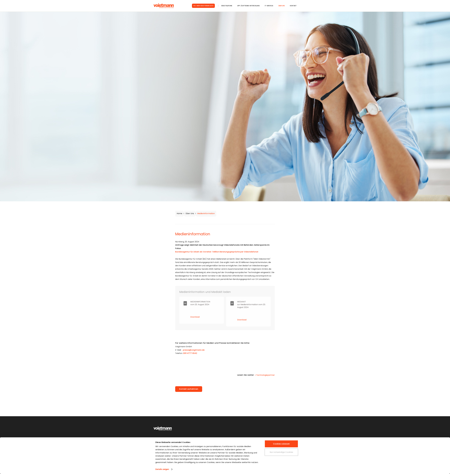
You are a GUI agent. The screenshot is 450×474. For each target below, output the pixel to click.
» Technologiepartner (265, 375)
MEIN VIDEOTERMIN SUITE (203, 6)
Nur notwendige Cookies (281, 452)
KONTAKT (293, 6)
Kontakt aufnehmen (188, 389)
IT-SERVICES (269, 6)
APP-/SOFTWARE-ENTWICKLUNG (248, 6)
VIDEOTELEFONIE (226, 6)
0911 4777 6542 (190, 353)
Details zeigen (162, 469)
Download (195, 317)
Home (179, 213)
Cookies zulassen (281, 443)
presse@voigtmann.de (193, 350)
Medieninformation (206, 213)
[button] (229, 5)
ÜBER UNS (281, 6)
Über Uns (190, 213)
